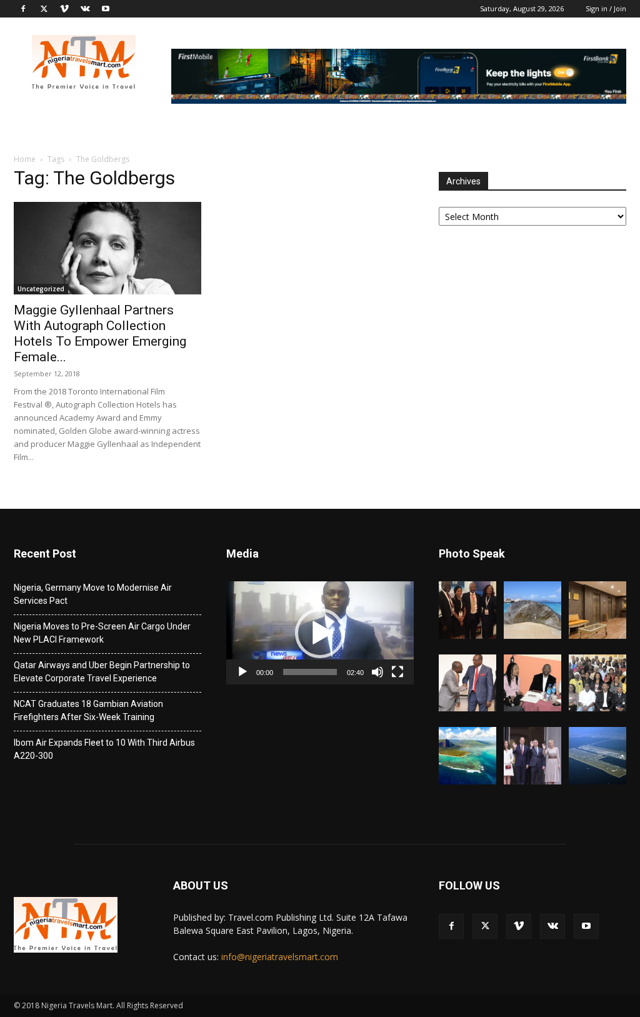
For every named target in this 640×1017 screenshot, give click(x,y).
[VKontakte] (85, 9)
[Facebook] (23, 9)
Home (25, 159)
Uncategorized (41, 288)
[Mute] (377, 672)
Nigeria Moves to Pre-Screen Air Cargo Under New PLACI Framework (102, 632)
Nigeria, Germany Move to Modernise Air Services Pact (93, 594)
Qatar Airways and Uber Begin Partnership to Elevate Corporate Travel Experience (102, 671)
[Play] (242, 672)
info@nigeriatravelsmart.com (279, 957)
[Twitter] (43, 9)
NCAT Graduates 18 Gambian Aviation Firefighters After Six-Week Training (88, 710)
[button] (320, 633)
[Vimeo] (64, 9)
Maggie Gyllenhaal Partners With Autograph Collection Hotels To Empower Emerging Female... (100, 333)
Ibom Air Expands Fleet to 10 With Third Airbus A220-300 (104, 749)
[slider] (310, 672)
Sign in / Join (606, 8)
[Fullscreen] (397, 672)
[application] (320, 632)
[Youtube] (105, 9)
